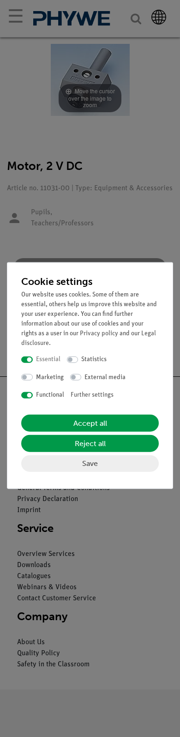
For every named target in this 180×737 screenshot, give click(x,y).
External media (105, 377)
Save (90, 463)
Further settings (92, 395)
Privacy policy (99, 333)
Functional (50, 395)
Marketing (50, 377)
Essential (48, 359)
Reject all (90, 443)
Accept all (90, 422)
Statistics (94, 359)
